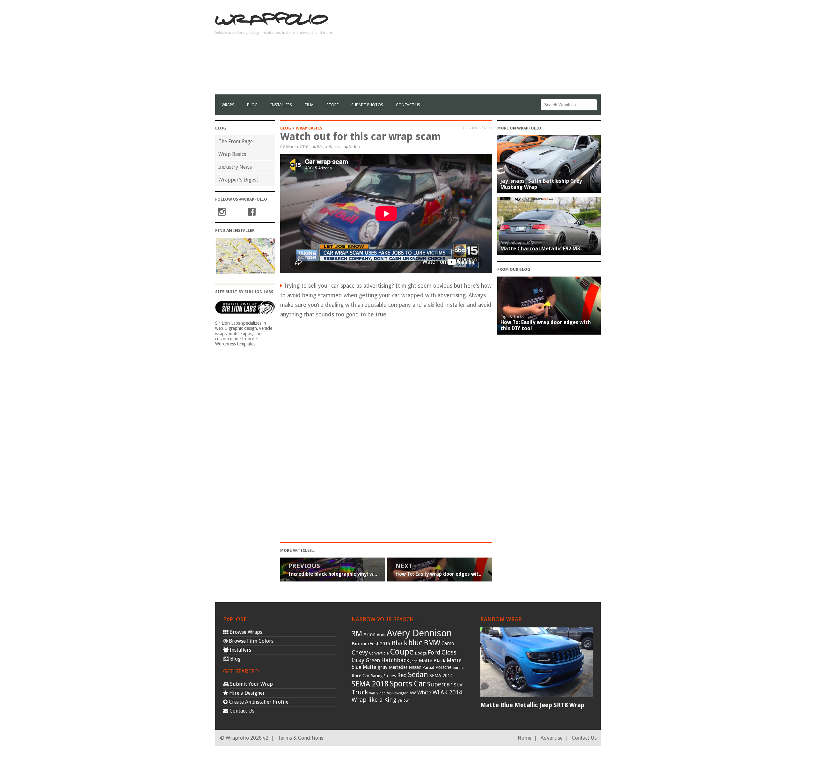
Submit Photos (367, 104)
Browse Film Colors (250, 641)
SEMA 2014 (441, 675)
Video (354, 146)
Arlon (369, 635)
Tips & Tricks (512, 316)
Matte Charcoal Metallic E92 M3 (540, 249)
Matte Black (432, 660)
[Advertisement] (485, 49)
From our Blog (513, 269)
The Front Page (235, 141)
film (309, 104)
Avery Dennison (419, 633)
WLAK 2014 (447, 692)
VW (413, 693)
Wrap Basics (232, 154)
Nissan (415, 667)
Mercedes (398, 667)
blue (415, 643)
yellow (403, 700)
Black (399, 643)
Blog (252, 104)
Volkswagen (398, 693)
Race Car (360, 675)
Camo (447, 644)
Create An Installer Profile (258, 702)
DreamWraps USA (516, 242)
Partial (428, 667)
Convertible (379, 653)
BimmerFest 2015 (371, 644)
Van (372, 693)
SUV (458, 685)
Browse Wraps (245, 632)
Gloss (448, 652)
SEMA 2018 (370, 683)
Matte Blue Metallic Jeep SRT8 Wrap (532, 705)
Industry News (235, 167)
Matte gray (375, 667)
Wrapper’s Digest (238, 180)
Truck (360, 692)
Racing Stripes (383, 676)
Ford (434, 652)
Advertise (552, 738)
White (424, 692)
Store (332, 104)
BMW (432, 643)
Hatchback (395, 660)
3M (357, 633)
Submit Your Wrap (251, 684)
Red (402, 675)
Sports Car (408, 683)
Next (488, 128)
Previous (471, 128)
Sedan (418, 674)
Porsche (443, 667)
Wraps (228, 104)
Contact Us (408, 104)
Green (373, 660)
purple (458, 668)
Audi (381, 634)
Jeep (414, 661)
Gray (358, 660)
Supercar (440, 684)
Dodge (420, 653)
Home (524, 738)
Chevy (360, 652)
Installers (281, 104)
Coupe (402, 651)
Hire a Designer (246, 693)
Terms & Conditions (300, 738)
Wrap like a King (374, 699)
